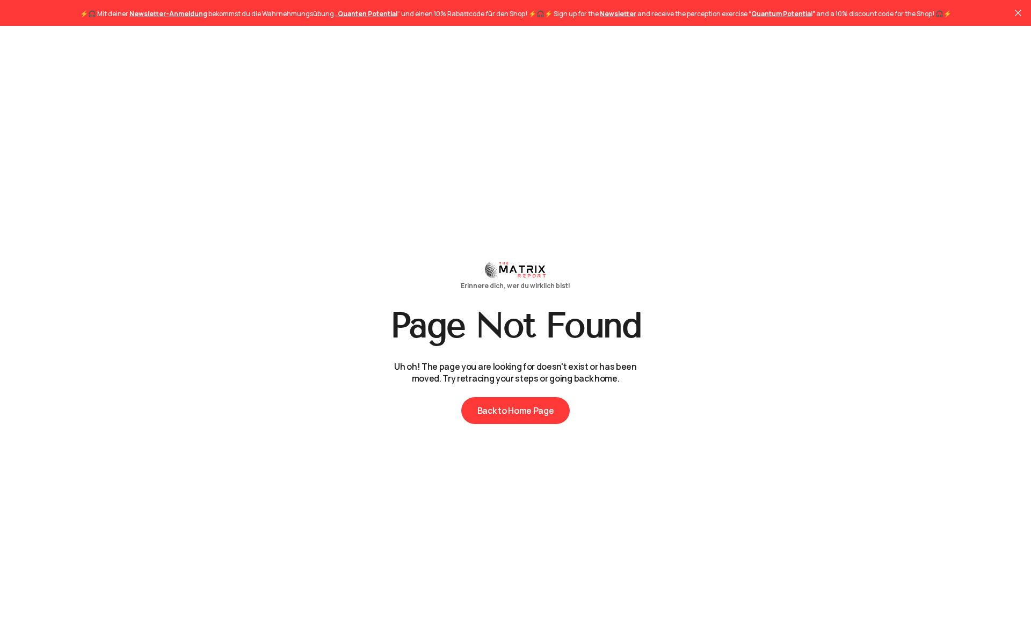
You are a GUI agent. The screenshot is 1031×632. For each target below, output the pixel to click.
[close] (1018, 12)
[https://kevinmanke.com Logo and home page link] (515, 275)
